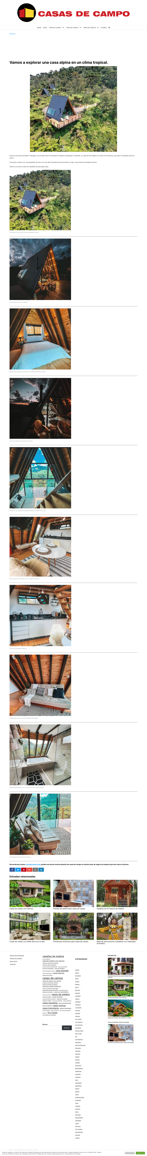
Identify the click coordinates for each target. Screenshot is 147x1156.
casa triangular (55, 1010)
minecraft (78, 1065)
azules (77, 981)
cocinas (77, 1010)
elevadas (78, 1042)
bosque (77, 993)
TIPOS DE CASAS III (89, 27)
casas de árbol (57, 997)
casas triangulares (51, 1008)
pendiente (78, 1083)
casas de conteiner (48, 992)
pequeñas (78, 1085)
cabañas (78, 996)
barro (77, 987)
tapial (77, 1123)
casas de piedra (47, 997)
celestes (77, 1001)
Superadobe (79, 1117)
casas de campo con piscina (52, 981)
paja (76, 1080)
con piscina (78, 1022)
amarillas (78, 975)
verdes (77, 1138)
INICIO (39, 27)
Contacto (13, 964)
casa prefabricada (47, 973)
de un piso (78, 1033)
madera (77, 1062)
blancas (77, 990)
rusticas (12, 33)
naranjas (78, 1077)
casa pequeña (62, 970)
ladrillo (77, 1057)
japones (77, 1054)
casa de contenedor (48, 968)
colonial (77, 1013)
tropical (77, 1135)
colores (77, 1016)
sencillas (78, 1114)
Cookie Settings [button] (130, 1153)
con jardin (78, 1019)
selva (77, 1112)
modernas (78, 1071)
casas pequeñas (50, 1003)
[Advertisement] (73, 47)
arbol (76, 978)
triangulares (79, 1132)
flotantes (78, 1048)
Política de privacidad (17, 955)
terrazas (77, 1126)
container (78, 1028)
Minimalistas (79, 1068)
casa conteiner (46, 959)
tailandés (78, 1120)
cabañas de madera (53, 956)
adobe (77, 970)
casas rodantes (47, 1005)
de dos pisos (79, 1030)
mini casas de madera (65, 1010)
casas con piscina (47, 975)
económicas (79, 1039)
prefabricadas (79, 1097)
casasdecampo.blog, (33, 864)
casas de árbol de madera (49, 998)
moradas (78, 1074)
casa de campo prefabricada (50, 966)
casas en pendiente (57, 1000)
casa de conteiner (62, 966)
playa (77, 1094)
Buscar (45, 1024)
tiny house (52, 1012)
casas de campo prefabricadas (50, 988)
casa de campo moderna (49, 964)
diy (76, 1036)
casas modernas (67, 1000)
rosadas (77, 1106)
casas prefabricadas (65, 1003)
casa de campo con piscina (53, 961)
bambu (77, 984)
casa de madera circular (49, 970)
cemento (78, 1004)
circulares (78, 1007)
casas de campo (53, 978)
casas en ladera (47, 1000)
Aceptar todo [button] (140, 1153)
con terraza (79, 1025)
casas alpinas (58, 973)
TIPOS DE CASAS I (55, 27)
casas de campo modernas (52, 986)
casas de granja (47, 994)
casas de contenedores (61, 992)
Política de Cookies (16, 958)
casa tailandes (46, 1010)
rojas (76, 1103)
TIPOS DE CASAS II (72, 27)
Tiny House (78, 1129)
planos (77, 1091)
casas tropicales (65, 1008)
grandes (77, 1051)
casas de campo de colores (50, 982)
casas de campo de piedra (50, 984)
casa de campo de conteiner (51, 963)
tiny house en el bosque (49, 1015)
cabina (77, 999)
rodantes (78, 1100)
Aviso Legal (13, 961)
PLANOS (103, 27)
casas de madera (61, 994)
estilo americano (80, 1045)
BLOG (45, 27)
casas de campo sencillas (50, 990)
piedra (77, 1088)
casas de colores (63, 990)
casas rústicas (59, 1005)
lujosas (77, 1059)
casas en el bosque (62, 998)
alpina (77, 973)
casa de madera (60, 968)
